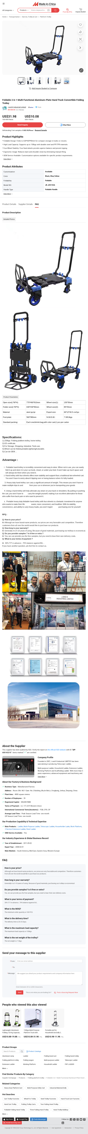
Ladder (20, 826)
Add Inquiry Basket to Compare (44, 88)
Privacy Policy (79, 1128)
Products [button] (23, 10)
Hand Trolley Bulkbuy (60, 1110)
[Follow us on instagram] (77, 1119)
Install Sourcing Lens (13, 1123)
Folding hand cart (50, 1056)
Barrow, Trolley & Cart (29, 17)
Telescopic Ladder (47, 826)
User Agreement (56, 1128)
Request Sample (41, 130)
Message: (11, 973)
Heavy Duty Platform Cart (13, 1088)
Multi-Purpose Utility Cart (36, 1088)
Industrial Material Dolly (58, 1088)
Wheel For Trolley (30, 1099)
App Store (8, 1119)
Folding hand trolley (72, 1056)
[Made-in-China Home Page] (44, 4)
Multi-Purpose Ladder (32, 826)
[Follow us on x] (74, 1119)
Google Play (22, 1119)
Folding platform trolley (10, 1060)
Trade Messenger (38, 1119)
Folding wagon (28, 1060)
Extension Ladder (8, 1064)
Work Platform (76, 826)
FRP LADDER (69, 1064)
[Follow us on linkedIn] (63, 1123)
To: (14, 967)
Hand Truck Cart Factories (70, 1099)
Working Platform (29, 1064)
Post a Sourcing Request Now (66, 992)
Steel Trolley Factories (48, 1099)
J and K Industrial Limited (17, 107)
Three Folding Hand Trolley (39, 1110)
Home (4, 17)
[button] (3, 3)
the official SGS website (57, 750)
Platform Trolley (45, 17)
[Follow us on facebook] (71, 1119)
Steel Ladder (31, 829)
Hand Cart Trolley (10, 1104)
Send (19, 992)
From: (13, 961)
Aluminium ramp (8, 1056)
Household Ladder (50, 1064)
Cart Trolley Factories (11, 1099)
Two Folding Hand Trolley (49, 1104)
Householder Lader (62, 826)
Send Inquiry (22, 125)
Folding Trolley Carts (28, 1104)
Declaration (68, 1128)
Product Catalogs (34, 1051)
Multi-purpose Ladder (51, 1060)
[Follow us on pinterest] (84, 1119)
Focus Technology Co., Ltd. (28, 1128)
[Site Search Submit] (55, 10)
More (4, 1114)
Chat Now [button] (67, 125)
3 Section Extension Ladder (15, 829)
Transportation (14, 17)
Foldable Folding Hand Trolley (14, 1110)
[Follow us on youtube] (81, 1119)
